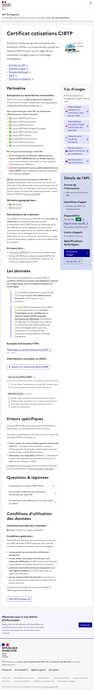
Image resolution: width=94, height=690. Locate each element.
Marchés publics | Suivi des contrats (77, 161)
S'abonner (85, 624)
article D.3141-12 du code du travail (26, 255)
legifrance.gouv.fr (38, 670)
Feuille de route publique (44, 681)
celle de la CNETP (32, 194)
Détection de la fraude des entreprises (77, 139)
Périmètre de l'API (17, 65)
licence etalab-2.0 (50, 687)
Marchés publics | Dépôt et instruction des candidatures (77, 151)
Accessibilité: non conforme (24, 678)
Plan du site (6, 678)
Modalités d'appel (17, 68)
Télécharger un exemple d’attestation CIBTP (27, 349)
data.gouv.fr (54, 670)
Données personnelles (61, 678)
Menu (90, 2)
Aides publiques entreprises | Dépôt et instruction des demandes (77, 126)
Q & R (11, 75)
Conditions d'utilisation (20, 78)
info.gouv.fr (7, 670)
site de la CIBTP (18, 252)
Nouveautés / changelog (66, 681)
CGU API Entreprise (18, 599)
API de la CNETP (22, 173)
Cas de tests (74, 262)
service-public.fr (21, 670)
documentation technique (41, 468)
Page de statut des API (76, 223)
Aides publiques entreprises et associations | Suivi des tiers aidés (77, 111)
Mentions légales (43, 678)
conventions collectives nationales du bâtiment (32, 104)
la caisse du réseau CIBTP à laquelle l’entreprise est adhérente (31, 316)
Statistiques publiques (22, 681)
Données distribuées (18, 72)
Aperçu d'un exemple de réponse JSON (30, 366)
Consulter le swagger (71, 253)
